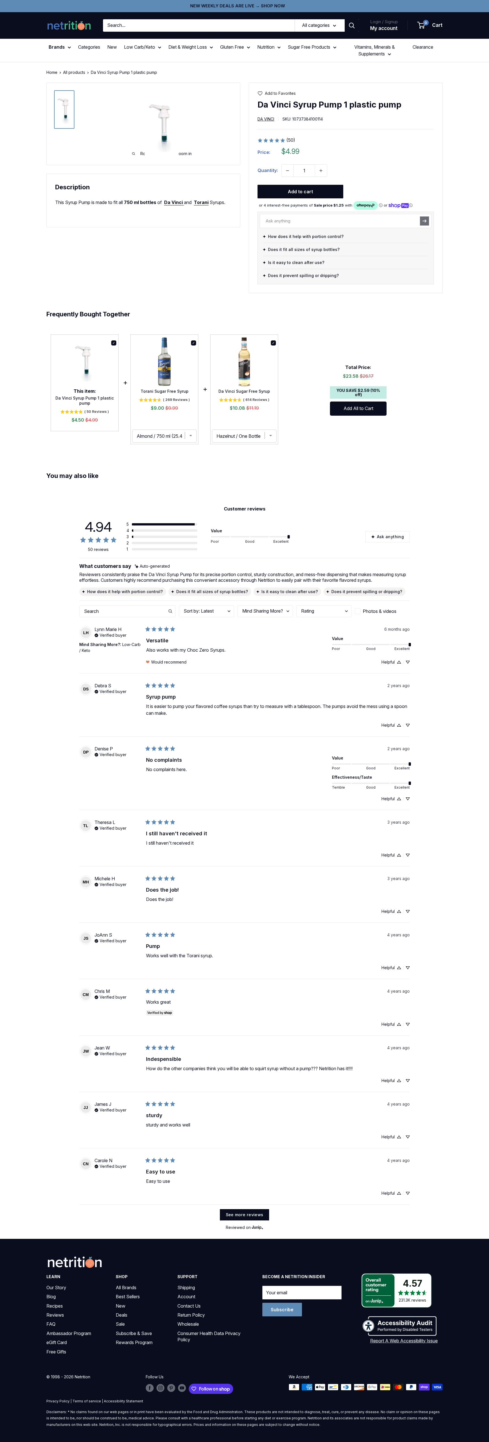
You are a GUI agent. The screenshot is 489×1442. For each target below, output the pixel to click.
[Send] (424, 221)
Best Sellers (128, 1296)
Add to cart (300, 191)
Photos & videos (379, 611)
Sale (120, 1324)
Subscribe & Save (134, 1333)
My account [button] (384, 28)
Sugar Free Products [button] (309, 47)
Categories (89, 47)
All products (74, 72)
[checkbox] (382, 611)
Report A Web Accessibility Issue (404, 1341)
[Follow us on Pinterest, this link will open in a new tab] (171, 1388)
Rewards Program (134, 1342)
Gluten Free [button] (232, 47)
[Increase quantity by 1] (321, 171)
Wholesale (188, 1324)
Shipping (186, 1287)
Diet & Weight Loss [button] (187, 47)
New (112, 47)
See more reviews (244, 1214)
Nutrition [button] (265, 47)
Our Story (56, 1287)
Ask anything (390, 536)
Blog (51, 1296)
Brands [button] (57, 47)
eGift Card (56, 1342)
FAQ (50, 1324)
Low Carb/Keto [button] (139, 47)
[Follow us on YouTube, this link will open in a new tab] (182, 1388)
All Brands (126, 1287)
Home (51, 72)
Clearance (423, 47)
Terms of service (86, 1401)
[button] (430, 25)
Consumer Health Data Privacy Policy (209, 1336)
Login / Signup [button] (384, 21)
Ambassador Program (68, 1333)
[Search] (352, 25)
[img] (64, 109)
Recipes (54, 1306)
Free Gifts (56, 1352)
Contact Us (189, 1306)
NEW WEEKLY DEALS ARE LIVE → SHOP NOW (237, 5)
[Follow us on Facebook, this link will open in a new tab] (150, 1388)
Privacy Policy (58, 1401)
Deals (121, 1315)
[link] (276, 140)
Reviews (55, 1315)
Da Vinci (266, 119)
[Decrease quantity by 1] (287, 171)
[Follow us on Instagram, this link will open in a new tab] (160, 1388)
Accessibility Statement (123, 1401)
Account (186, 1296)
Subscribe (282, 1309)
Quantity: (268, 170)
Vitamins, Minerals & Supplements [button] (374, 50)
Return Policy (191, 1315)
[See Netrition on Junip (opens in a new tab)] (257, 1227)
